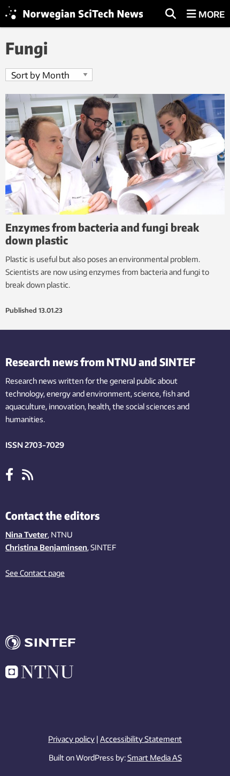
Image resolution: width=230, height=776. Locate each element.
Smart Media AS (154, 757)
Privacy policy (71, 738)
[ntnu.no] (115, 674)
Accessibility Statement (141, 738)
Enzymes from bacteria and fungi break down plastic (102, 233)
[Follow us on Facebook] (9, 474)
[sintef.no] (115, 644)
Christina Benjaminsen (46, 547)
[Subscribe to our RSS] (27, 474)
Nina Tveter (26, 534)
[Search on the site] (170, 14)
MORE (210, 14)
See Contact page (35, 572)
